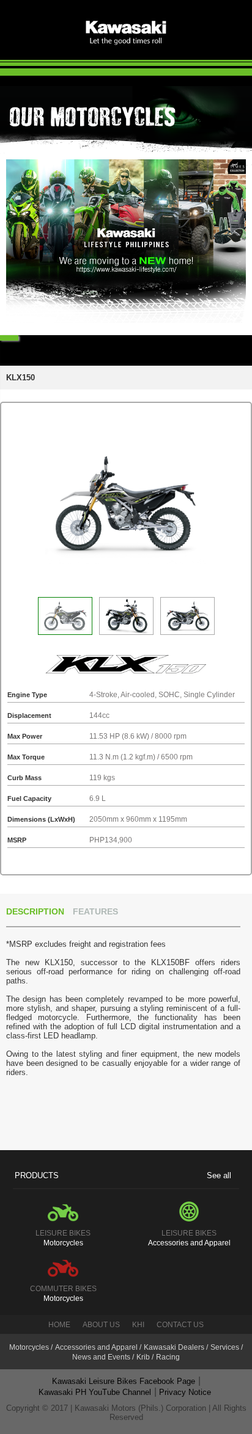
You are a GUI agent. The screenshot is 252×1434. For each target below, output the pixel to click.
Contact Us (180, 1324)
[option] (126, 241)
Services (224, 1347)
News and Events (101, 1357)
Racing (168, 1357)
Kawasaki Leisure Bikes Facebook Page (123, 1381)
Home (59, 1324)
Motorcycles (29, 1347)
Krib (143, 1357)
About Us (101, 1324)
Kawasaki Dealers (174, 1347)
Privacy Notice (185, 1392)
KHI (138, 1324)
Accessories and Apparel (96, 1347)
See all (219, 1175)
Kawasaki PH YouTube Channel (95, 1392)
